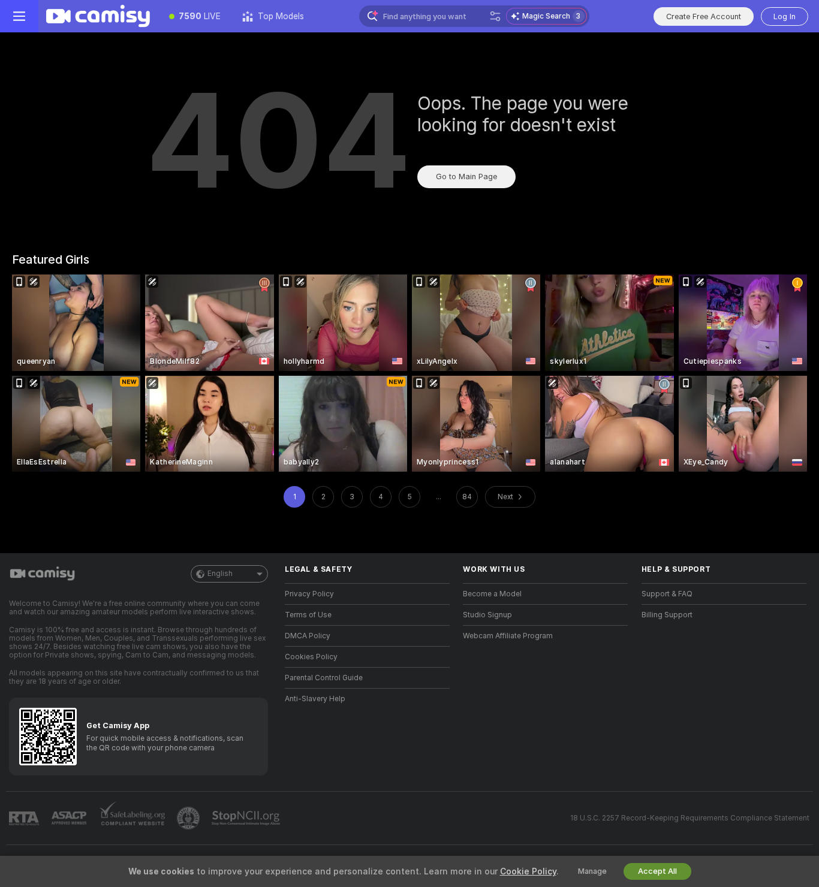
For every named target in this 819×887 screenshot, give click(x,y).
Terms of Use (308, 615)
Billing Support (667, 615)
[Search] (495, 16)
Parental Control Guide (324, 678)
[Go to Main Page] (98, 16)
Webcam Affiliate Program (508, 636)
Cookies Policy (311, 657)
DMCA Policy (307, 636)
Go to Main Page (466, 176)
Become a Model (492, 594)
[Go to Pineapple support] (189, 818)
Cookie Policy (528, 871)
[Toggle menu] (19, 16)
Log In (784, 16)
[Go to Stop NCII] (247, 818)
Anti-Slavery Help (315, 699)
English (220, 573)
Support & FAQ (667, 594)
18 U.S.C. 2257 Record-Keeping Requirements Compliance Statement (689, 818)
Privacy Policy (309, 594)
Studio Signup (487, 615)
